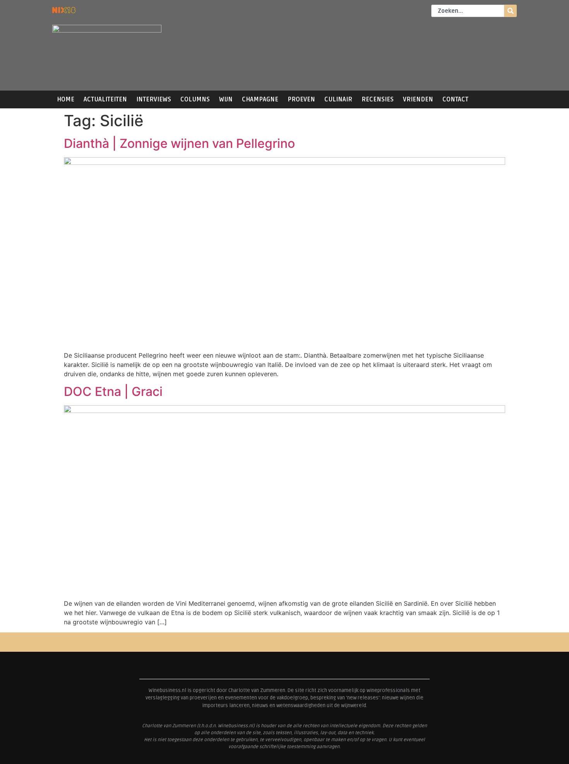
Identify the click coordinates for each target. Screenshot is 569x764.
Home (65, 99)
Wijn (226, 99)
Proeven (301, 99)
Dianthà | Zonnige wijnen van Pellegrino (179, 143)
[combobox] (467, 11)
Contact (455, 99)
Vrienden (418, 99)
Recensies (378, 99)
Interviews (153, 99)
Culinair (338, 99)
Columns (195, 99)
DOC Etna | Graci (113, 391)
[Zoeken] (510, 11)
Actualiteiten (105, 99)
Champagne (260, 99)
